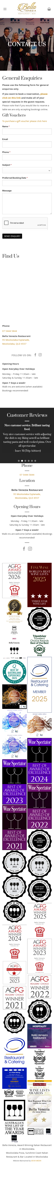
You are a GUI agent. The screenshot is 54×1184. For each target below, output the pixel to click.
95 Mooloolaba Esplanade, (16, 340)
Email (5, 139)
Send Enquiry (12, 236)
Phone (6, 152)
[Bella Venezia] (27, 9)
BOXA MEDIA (36, 1160)
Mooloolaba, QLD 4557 (14, 344)
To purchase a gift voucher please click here (24, 121)
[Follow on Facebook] (35, 355)
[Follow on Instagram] (40, 355)
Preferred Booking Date (15, 178)
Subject (7, 165)
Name (6, 126)
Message (7, 190)
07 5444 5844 (9, 331)
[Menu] (5, 9)
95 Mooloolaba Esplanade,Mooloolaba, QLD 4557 (27, 496)
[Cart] (49, 9)
